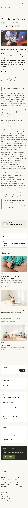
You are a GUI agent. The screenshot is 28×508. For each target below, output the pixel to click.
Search (22, 370)
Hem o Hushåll (7, 435)
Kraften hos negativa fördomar (11, 397)
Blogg (3, 16)
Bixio (4, 2)
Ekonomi (17, 430)
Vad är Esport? (6, 345)
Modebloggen (4, 486)
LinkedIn (11, 26)
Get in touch (9, 456)
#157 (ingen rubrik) (6, 479)
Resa (22, 435)
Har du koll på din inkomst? (10, 416)
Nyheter (16, 435)
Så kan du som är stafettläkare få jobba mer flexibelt (12, 277)
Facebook (17, 26)
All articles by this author (15, 224)
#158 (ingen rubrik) (6, 482)
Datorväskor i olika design (10, 407)
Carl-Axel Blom (7, 22)
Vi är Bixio (5, 385)
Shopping (6, 439)
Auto (5, 430)
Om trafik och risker (8, 402)
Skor (12, 439)
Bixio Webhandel (5, 484)
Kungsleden (6, 412)
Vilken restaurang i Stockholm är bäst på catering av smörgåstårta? (13, 312)
